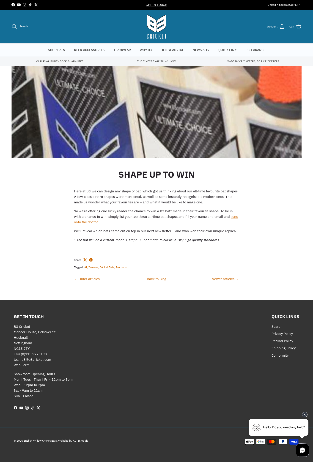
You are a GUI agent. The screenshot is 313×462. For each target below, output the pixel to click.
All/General (91, 267)
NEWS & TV (201, 50)
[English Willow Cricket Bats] (156, 26)
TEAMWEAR (122, 50)
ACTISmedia (80, 440)
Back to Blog (156, 279)
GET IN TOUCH (156, 5)
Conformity (280, 355)
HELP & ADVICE (172, 50)
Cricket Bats (107, 267)
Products (121, 267)
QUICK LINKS (228, 50)
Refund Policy (282, 341)
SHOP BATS (56, 50)
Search (277, 326)
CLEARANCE (256, 50)
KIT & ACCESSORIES (89, 50)
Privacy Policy (282, 333)
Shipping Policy (284, 348)
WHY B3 (146, 50)
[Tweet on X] (85, 260)
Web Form (22, 365)
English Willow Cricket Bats (40, 440)
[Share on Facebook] (91, 260)
